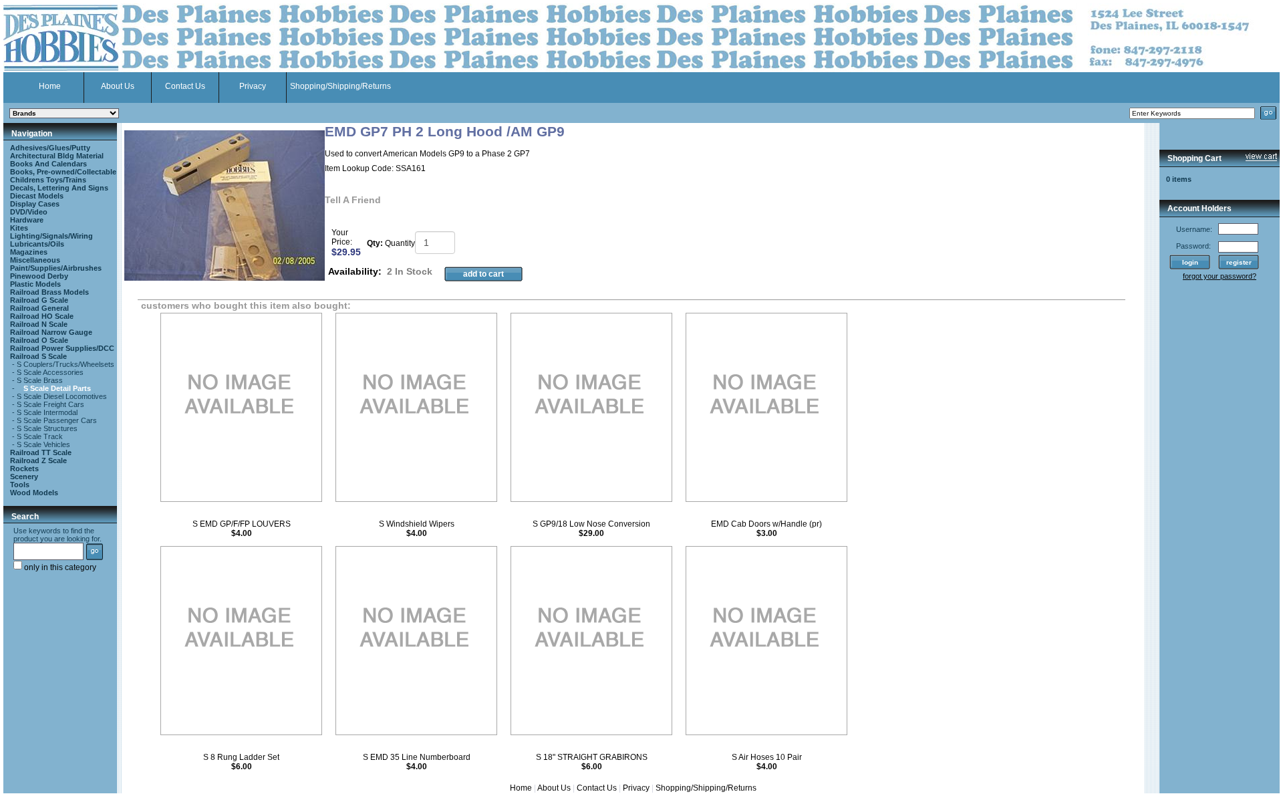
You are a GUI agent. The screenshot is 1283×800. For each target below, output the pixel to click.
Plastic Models (35, 284)
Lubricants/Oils (37, 244)
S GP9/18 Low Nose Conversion (591, 524)
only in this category (59, 567)
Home (50, 86)
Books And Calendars (48, 164)
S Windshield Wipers (416, 524)
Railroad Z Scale (38, 460)
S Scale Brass (40, 380)
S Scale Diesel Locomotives (62, 396)
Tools (19, 485)
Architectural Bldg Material (57, 156)
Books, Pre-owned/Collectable (63, 172)
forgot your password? (1219, 276)
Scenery (24, 477)
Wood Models (34, 493)
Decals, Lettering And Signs (59, 188)
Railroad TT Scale (41, 452)
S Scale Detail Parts (57, 388)
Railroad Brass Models (49, 292)
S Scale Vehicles (43, 444)
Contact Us (185, 86)
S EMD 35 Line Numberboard (416, 757)
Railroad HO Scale (42, 316)
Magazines (28, 252)
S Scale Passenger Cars (57, 420)
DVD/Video (28, 212)
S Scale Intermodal (47, 412)
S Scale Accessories (50, 372)
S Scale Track (40, 436)
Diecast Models (36, 196)
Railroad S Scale (38, 356)
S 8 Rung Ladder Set (241, 757)
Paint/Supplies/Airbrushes (56, 268)
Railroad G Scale (39, 300)
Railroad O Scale (39, 340)
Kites (19, 228)
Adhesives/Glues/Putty (50, 148)
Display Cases (34, 204)
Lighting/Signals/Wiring (51, 236)
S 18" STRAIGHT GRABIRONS (592, 757)
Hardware (26, 220)
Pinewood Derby (39, 276)
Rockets (24, 468)
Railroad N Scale (38, 324)
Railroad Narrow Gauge (51, 332)
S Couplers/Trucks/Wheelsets (65, 364)
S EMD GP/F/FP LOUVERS (241, 524)
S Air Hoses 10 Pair (767, 757)
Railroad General (39, 308)
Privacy (252, 86)
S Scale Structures (47, 428)
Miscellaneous (35, 260)
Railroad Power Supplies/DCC (62, 348)
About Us (117, 86)
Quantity (400, 243)
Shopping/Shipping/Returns (340, 86)
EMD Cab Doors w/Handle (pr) (766, 524)
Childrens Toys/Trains (48, 180)
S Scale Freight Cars (50, 404)
